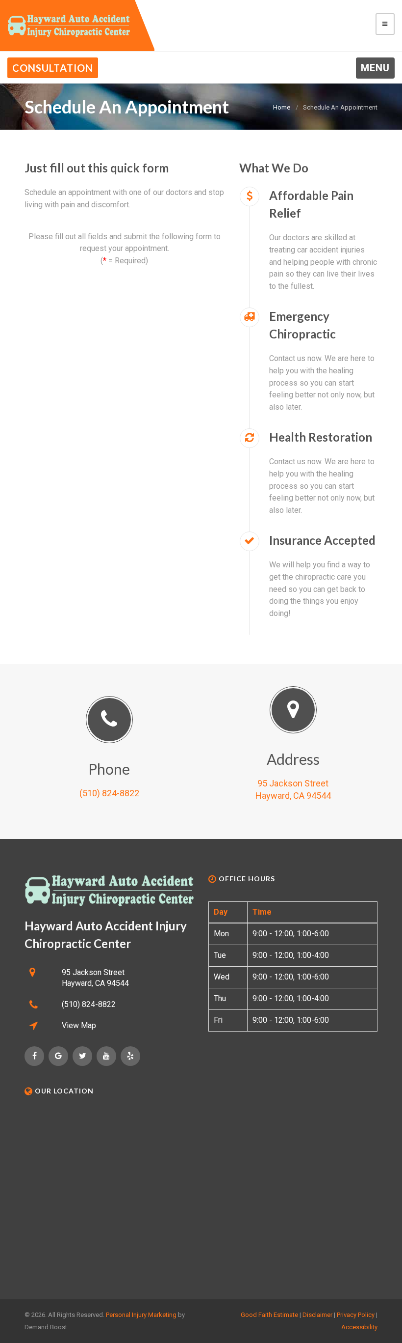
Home (281, 107)
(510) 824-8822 (109, 793)
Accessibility (359, 1327)
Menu (375, 68)
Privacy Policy (356, 1314)
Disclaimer (317, 1314)
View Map (79, 1025)
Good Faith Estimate (269, 1314)
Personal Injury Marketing (141, 1314)
